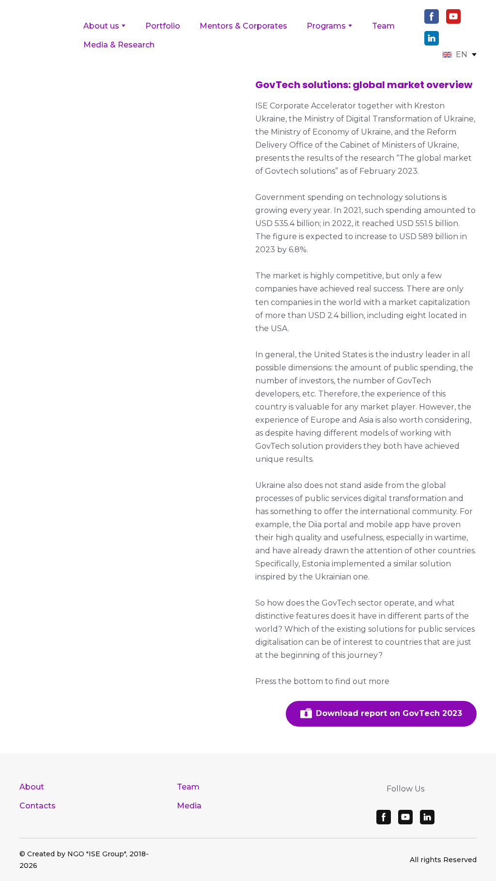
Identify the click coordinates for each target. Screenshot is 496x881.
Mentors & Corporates (243, 25)
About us (101, 25)
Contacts (37, 805)
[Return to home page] (44, 35)
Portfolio (162, 25)
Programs (326, 25)
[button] (431, 16)
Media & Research (119, 44)
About (31, 786)
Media (189, 805)
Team (383, 25)
